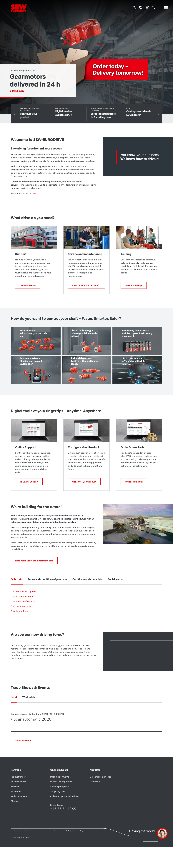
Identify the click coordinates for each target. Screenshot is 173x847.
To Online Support (29, 481)
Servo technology (84, 349)
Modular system (32, 378)
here (34, 193)
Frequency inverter (136, 349)
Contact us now (28, 285)
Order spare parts (134, 481)
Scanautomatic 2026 (32, 719)
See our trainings (133, 285)
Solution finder (21, 611)
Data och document (23, 596)
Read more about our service (86, 285)
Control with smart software (135, 376)
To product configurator (26, 91)
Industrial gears (82, 378)
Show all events (23, 740)
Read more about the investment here (34, 560)
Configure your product (84, 481)
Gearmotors (28, 349)
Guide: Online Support (24, 591)
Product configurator (24, 601)
